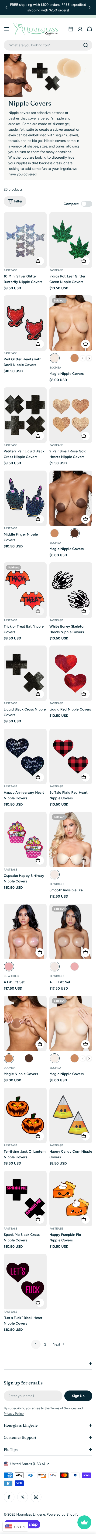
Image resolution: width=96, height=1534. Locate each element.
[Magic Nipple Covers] (70, 323)
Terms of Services (63, 1408)
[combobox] (48, 45)
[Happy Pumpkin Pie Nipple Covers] (70, 1198)
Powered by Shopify (63, 1514)
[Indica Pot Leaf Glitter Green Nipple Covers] (70, 240)
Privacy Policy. (14, 1414)
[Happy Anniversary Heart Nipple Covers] (25, 756)
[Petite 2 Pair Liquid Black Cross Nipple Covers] (25, 415)
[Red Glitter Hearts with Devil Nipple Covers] (25, 323)
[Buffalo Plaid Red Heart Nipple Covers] (70, 756)
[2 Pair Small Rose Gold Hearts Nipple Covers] (70, 415)
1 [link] (36, 1344)
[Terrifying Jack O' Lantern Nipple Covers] (25, 1115)
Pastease (10, 270)
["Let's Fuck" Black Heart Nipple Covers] (25, 1281)
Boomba (55, 367)
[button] (6, 7)
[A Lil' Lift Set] (25, 931)
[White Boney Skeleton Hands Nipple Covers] (70, 590)
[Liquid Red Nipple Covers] (70, 673)
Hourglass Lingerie (30, 1514)
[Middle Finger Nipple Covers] (25, 498)
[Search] (86, 45)
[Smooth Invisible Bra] (70, 839)
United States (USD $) (27, 1464)
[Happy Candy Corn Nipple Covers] (70, 1115)
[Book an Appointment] (71, 29)
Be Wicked (56, 884)
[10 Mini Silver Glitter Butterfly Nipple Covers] (25, 240)
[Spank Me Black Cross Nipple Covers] (25, 1198)
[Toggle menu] (6, 29)
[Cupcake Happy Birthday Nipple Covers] (25, 839)
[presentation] (89, 358)
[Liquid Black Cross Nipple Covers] (25, 673)
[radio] (55, 358)
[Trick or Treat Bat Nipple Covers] (25, 590)
